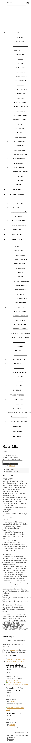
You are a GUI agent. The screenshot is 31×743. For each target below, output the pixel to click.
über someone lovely (19, 220)
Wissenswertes (17, 194)
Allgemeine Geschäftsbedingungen (17, 735)
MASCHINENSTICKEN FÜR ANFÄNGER (19, 412)
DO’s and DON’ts (18, 207)
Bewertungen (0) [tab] (12, 471)
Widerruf (10, 740)
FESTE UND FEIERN (20, 50)
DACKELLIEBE (18, 163)
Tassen (20, 180)
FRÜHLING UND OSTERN (20, 46)
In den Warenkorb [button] (12, 680)
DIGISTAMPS (20, 145)
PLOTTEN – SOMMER (20, 115)
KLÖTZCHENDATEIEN (20, 89)
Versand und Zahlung (19, 225)
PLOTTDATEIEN (19, 98)
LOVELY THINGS (19, 167)
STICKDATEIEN (19, 37)
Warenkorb (17, 234)
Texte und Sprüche (20, 76)
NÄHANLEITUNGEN (19, 158)
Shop (17, 33)
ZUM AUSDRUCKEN (20, 150)
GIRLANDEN (20, 85)
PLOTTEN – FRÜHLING (20, 119)
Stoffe (20, 176)
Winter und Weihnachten (20, 281)
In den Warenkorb (10, 464)
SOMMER (20, 59)
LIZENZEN (19, 185)
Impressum (10, 739)
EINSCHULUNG (20, 54)
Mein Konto (17, 239)
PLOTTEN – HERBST (20, 102)
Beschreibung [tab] (10, 469)
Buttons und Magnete (20, 172)
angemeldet (14, 650)
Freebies (17, 230)
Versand (12, 702)
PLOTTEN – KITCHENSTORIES (20, 333)
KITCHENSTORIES (20, 80)
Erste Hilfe (19, 203)
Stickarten (19, 199)
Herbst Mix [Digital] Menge (12, 459)
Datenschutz (11, 737)
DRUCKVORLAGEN (19, 141)
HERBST (20, 63)
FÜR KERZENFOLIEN (20, 154)
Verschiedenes (20, 93)
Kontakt (17, 189)
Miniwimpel (20, 41)
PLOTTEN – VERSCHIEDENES (20, 337)
